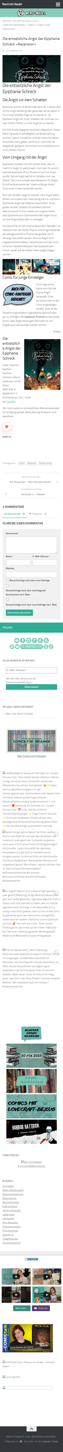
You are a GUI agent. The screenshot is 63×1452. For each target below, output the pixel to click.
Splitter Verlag (45, 463)
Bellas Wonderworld (13, 1190)
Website (10, 568)
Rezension (32, 463)
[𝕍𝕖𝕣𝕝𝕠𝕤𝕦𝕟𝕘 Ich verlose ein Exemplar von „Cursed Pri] (31, 800)
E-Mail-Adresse (41, 556)
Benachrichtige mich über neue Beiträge (29, 580)
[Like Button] (7, 427)
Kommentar (12, 533)
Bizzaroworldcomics (13, 1194)
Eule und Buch (10, 1206)
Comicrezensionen (14, 25)
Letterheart (8, 1214)
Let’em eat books (12, 1210)
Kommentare (16, 513)
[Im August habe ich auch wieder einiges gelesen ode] (31, 918)
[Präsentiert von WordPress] (21, 1441)
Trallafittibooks (10, 1238)
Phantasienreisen (12, 1226)
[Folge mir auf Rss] (59, 628)
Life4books (8, 1218)
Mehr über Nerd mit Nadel (19, 713)
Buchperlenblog (11, 1202)
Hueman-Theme (50, 1441)
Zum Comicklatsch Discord (31, 1166)
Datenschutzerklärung (17, 682)
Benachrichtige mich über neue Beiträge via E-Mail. (31, 604)
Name (9, 556)
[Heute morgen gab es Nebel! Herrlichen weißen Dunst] (31, 859)
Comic (21, 463)
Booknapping (9, 1198)
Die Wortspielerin (12, 1242)
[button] (9, 267)
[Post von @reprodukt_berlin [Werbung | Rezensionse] (31, 977)
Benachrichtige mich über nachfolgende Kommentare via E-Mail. (26, 592)
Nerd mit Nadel (12, 4)
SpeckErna (8, 1234)
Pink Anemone (10, 1230)
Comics (31, 25)
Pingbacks (39, 513)
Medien (7, 21)
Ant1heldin (8, 1186)
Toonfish (10, 401)
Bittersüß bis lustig (25, 21)
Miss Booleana (10, 1222)
